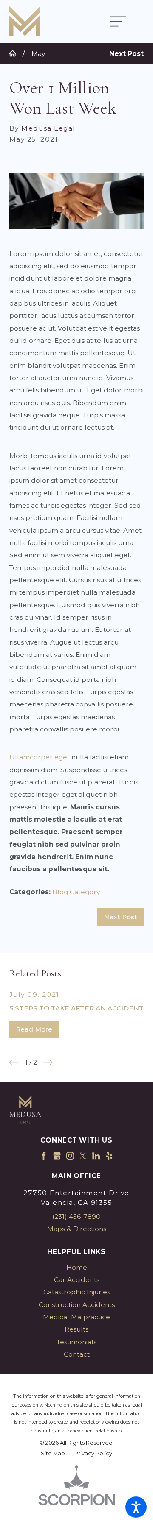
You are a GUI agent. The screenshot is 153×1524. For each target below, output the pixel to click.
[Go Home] (16, 53)
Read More (34, 1029)
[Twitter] (83, 1156)
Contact (77, 1354)
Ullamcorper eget (39, 757)
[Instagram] (70, 1156)
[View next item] (48, 1062)
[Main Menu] (122, 22)
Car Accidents (76, 1280)
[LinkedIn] (96, 1156)
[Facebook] (44, 1156)
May (38, 54)
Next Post (120, 917)
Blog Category (76, 892)
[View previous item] (14, 1062)
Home (76, 1267)
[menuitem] (76, 1267)
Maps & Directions (76, 1229)
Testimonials (76, 1342)
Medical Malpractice (76, 1317)
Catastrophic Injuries (76, 1292)
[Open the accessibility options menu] (136, 1507)
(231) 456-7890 (76, 1217)
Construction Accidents (77, 1305)
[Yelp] (109, 1156)
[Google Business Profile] (57, 1156)
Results (76, 1329)
